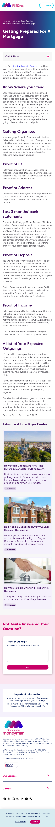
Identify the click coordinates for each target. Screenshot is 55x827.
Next (27, 667)
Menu (48, 5)
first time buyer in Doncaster (26, 66)
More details (20, 822)
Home (6, 21)
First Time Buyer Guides (22, 21)
